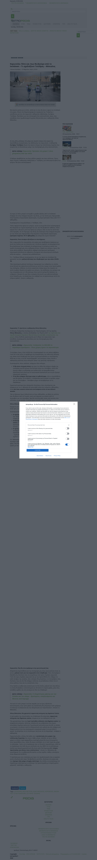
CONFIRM (37, 450)
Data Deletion (40, 455)
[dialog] (48, 430)
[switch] (67, 428)
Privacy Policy (57, 455)
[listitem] (48, 425)
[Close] (74, 404)
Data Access (48, 455)
